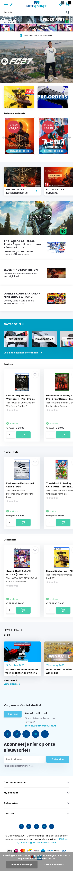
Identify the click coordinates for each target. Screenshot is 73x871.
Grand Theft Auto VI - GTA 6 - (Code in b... (19, 572)
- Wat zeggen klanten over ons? (36, 842)
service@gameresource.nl (32, 725)
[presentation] (3, 138)
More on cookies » (53, 864)
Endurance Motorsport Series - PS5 (20, 485)
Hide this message (21, 864)
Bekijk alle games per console (21, 352)
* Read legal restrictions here (18, 765)
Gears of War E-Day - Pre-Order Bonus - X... (59, 397)
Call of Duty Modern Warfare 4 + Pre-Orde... (20, 397)
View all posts (12, 684)
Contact (13, 714)
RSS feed (63, 839)
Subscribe (58, 759)
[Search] (67, 12)
